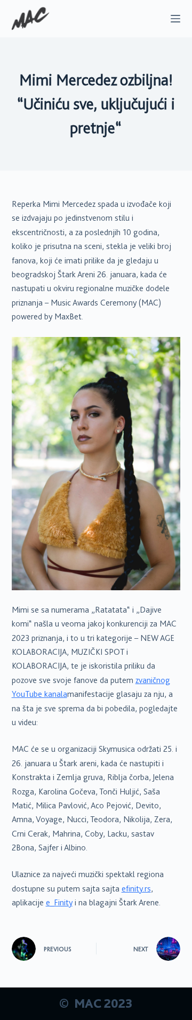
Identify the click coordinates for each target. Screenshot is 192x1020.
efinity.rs (136, 889)
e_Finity (59, 902)
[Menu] (175, 18)
